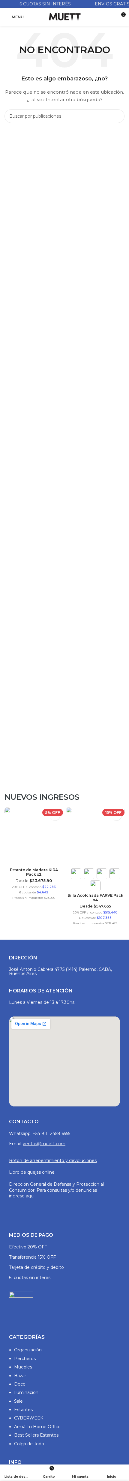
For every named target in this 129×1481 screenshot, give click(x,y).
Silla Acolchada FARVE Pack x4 (53, 897)
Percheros (25, 1358)
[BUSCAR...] (117, 116)
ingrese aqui (21, 1196)
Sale (18, 1401)
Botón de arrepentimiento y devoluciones (53, 1160)
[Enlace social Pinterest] (35, 1209)
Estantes (23, 1409)
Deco (20, 1384)
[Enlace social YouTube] (28, 1209)
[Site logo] (64, 16)
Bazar (20, 1375)
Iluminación (26, 1392)
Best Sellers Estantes (36, 1435)
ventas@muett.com (44, 1143)
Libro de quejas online (32, 1172)
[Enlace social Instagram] (20, 1209)
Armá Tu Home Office (37, 1426)
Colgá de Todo (29, 1443)
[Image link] (21, 1306)
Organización (28, 1350)
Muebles (23, 1367)
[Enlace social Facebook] (12, 1209)
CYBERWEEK (28, 1418)
